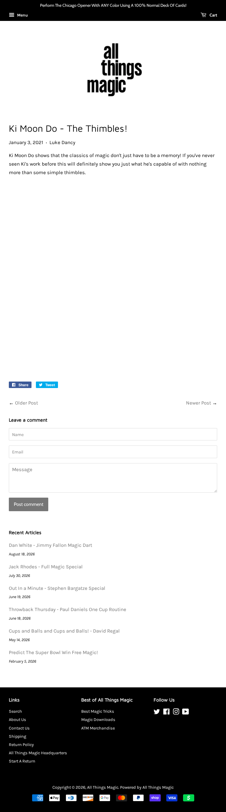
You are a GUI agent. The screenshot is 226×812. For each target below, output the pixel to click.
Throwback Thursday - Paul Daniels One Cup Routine (67, 609)
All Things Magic (102, 787)
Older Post (26, 403)
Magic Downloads (98, 719)
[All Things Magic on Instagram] (176, 712)
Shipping (17, 736)
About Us (17, 719)
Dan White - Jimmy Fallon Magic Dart (50, 545)
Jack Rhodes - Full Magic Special (46, 567)
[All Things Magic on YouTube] (185, 712)
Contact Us (19, 728)
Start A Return (22, 761)
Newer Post (198, 403)
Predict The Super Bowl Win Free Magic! (53, 652)
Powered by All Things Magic (147, 787)
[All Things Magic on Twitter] (157, 712)
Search (15, 711)
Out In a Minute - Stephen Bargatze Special (57, 588)
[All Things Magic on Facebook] (166, 712)
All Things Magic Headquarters (38, 752)
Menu (22, 15)
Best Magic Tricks (97, 711)
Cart (213, 15)
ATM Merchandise (98, 728)
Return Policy (21, 744)
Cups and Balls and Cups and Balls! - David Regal (64, 631)
